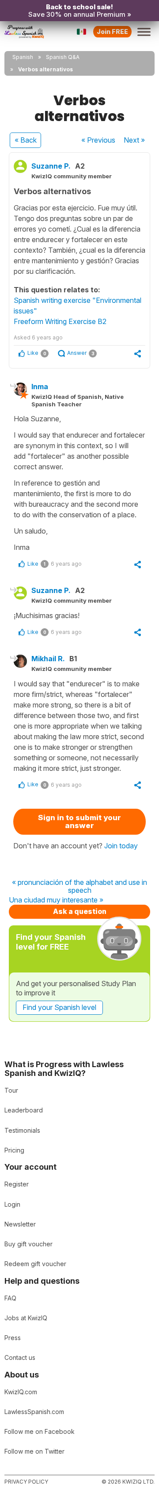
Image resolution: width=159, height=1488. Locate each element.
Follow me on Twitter (34, 1451)
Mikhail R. (48, 658)
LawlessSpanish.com (34, 1411)
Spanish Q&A (63, 57)
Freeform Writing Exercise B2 (60, 321)
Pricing (14, 1150)
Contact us (19, 1357)
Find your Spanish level (59, 1007)
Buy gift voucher (28, 1244)
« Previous (98, 140)
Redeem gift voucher (35, 1263)
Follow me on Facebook (39, 1431)
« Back (26, 140)
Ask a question (79, 911)
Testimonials (22, 1130)
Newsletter (20, 1224)
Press (12, 1337)
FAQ (10, 1298)
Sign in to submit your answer (79, 821)
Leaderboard (23, 1110)
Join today (121, 845)
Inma (39, 386)
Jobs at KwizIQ (25, 1318)
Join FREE (112, 31)
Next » (134, 140)
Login (12, 1204)
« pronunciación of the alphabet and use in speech (79, 886)
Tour (11, 1090)
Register (16, 1184)
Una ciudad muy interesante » (56, 900)
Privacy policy (26, 1481)
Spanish (22, 57)
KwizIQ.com (20, 1392)
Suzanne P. (51, 166)
